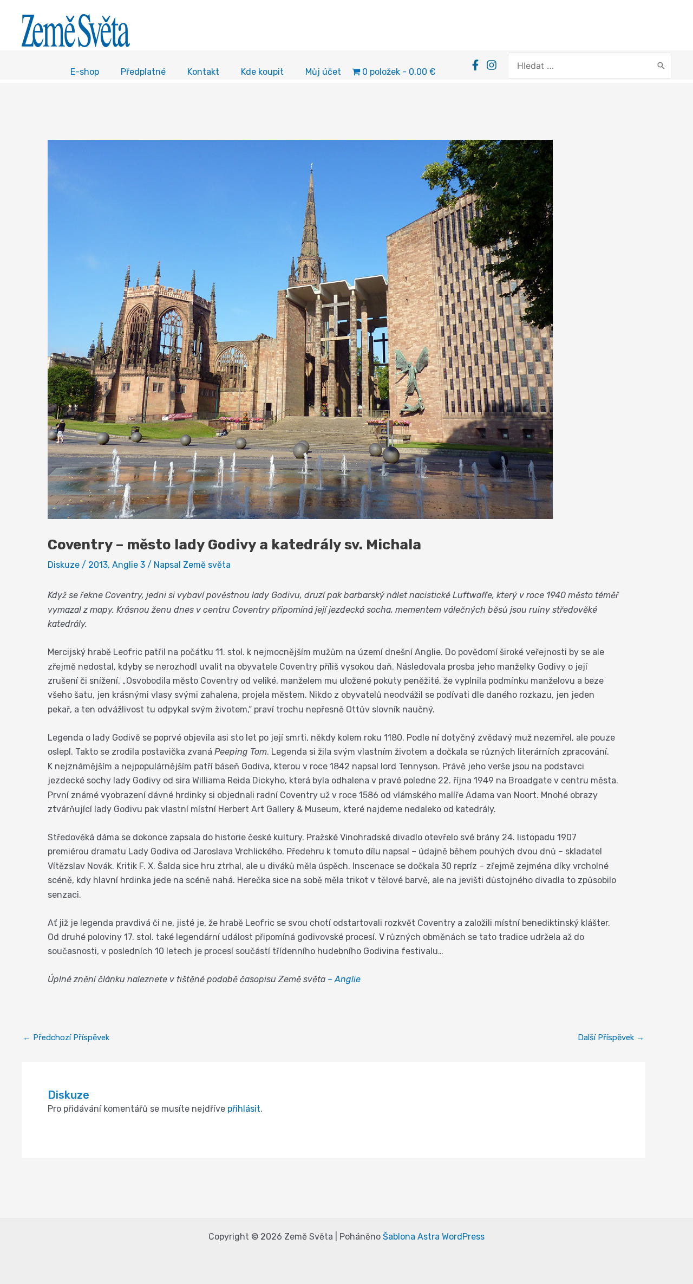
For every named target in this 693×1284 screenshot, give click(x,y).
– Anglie (344, 979)
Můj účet (323, 72)
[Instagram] (491, 65)
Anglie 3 (128, 565)
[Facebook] (475, 65)
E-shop (84, 72)
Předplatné (143, 72)
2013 (98, 565)
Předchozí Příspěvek (66, 1038)
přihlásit (243, 1109)
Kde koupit (262, 72)
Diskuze (64, 565)
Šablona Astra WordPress (434, 1236)
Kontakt (203, 72)
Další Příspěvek (611, 1038)
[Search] (661, 65)
